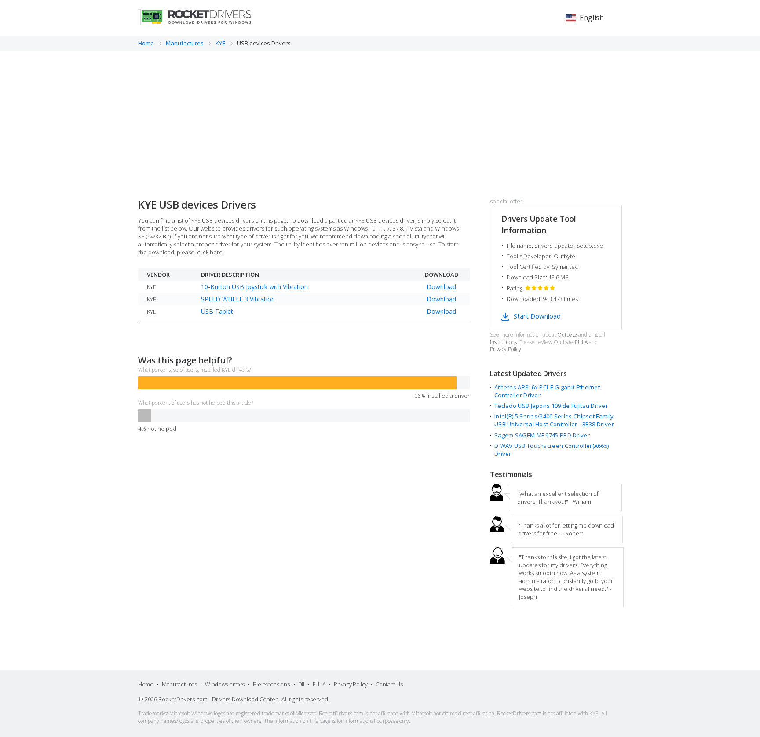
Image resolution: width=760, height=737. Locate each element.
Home (145, 684)
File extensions (271, 684)
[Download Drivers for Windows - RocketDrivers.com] (194, 17)
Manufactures (179, 684)
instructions (503, 342)
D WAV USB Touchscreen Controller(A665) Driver (551, 450)
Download (441, 286)
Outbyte (567, 334)
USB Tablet (217, 311)
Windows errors (225, 684)
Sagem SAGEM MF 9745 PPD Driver (542, 435)
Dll (301, 684)
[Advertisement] (380, 116)
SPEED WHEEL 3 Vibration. (238, 299)
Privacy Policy (505, 349)
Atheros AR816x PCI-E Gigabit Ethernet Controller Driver (547, 391)
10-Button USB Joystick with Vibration (254, 286)
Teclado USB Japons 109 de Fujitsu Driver (551, 406)
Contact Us (389, 684)
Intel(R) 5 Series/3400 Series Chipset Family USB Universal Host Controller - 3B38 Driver (554, 420)
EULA (581, 342)
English (592, 17)
